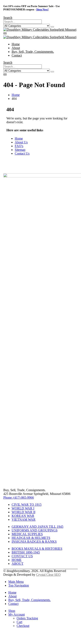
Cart (19, 622)
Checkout (23, 625)
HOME (17, 560)
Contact (17, 55)
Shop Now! (42, 9)
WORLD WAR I (23, 508)
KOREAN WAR (23, 516)
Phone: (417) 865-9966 (18, 497)
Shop (11, 611)
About (16, 48)
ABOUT (17, 563)
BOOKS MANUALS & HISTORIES (37, 548)
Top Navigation (18, 585)
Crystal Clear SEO (48, 574)
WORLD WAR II (23, 512)
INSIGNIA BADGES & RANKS (34, 541)
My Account (16, 614)
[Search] (52, 26)
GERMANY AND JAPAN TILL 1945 (37, 526)
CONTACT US (22, 556)
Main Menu (16, 581)
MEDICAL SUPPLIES (27, 534)
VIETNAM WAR (24, 519)
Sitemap (20, 149)
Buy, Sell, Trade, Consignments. (33, 51)
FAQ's (19, 146)
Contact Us (22, 153)
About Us (21, 142)
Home (16, 44)
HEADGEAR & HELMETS (31, 538)
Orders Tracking (27, 618)
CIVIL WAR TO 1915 (27, 504)
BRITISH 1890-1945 (26, 552)
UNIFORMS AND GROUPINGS (35, 530)
